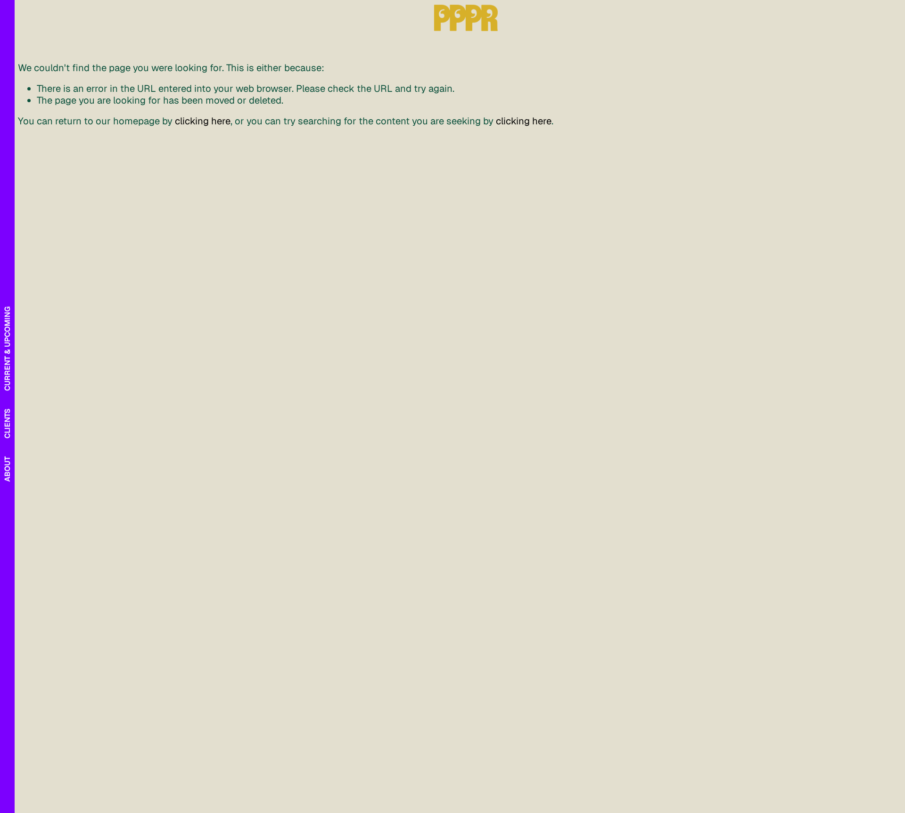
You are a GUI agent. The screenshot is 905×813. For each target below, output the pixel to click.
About (7, 469)
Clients (7, 424)
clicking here (202, 121)
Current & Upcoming (7, 348)
